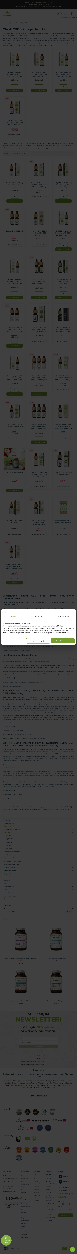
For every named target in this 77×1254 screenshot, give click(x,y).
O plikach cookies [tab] (64, 616)
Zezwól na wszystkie (63, 641)
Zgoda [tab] (13, 616)
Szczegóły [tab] (38, 616)
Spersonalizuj (37, 641)
